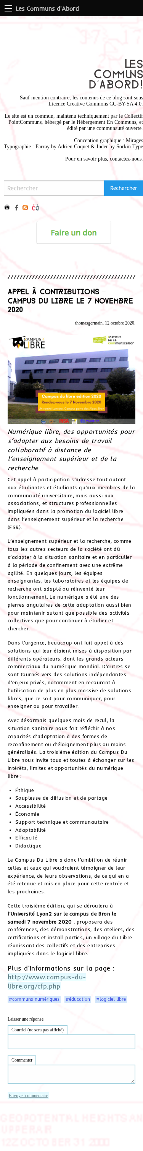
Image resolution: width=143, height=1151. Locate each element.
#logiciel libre (111, 999)
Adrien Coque (73, 146)
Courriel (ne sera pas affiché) (37, 1029)
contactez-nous (125, 159)
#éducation (78, 999)
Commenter (21, 1060)
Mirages (134, 140)
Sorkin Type (129, 146)
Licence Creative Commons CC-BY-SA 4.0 (94, 104)
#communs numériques (34, 999)
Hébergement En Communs (106, 122)
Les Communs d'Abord (47, 8)
